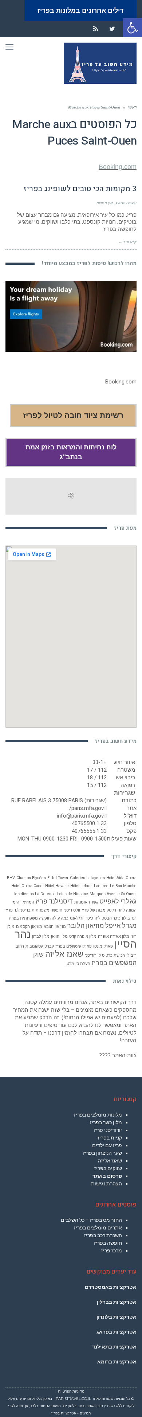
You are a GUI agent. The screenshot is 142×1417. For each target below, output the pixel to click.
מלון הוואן (59, 936)
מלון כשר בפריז (106, 1122)
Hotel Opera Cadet (27, 885)
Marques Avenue (105, 893)
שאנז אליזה (64, 954)
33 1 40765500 (89, 823)
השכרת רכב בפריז (103, 1235)
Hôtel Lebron (81, 885)
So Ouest (129, 893)
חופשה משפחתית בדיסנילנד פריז (33, 910)
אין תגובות (104, 203)
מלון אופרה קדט (82, 936)
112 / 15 (97, 785)
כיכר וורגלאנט (81, 918)
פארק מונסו (103, 946)
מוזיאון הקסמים (29, 926)
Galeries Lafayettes (87, 877)
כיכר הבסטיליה (108, 918)
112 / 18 (97, 777)
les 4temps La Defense (35, 893)
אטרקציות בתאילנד (114, 1347)
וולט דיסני (72, 910)
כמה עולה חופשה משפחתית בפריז (38, 918)
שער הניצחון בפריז (102, 1153)
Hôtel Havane (57, 885)
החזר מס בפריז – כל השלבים (91, 1220)
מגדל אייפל (121, 925)
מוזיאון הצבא (55, 926)
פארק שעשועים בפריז (73, 946)
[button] (132, 27)
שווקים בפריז (108, 1168)
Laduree (101, 885)
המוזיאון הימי (23, 902)
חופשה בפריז (108, 1243)
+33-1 (99, 762)
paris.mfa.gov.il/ (88, 808)
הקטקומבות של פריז (99, 910)
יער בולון (129, 918)
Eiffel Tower (57, 877)
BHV (11, 877)
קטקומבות (34, 946)
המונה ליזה (127, 910)
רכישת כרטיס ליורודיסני (105, 955)
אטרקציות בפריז (63, 1413)
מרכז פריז (111, 1250)
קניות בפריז (110, 1138)
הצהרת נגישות (106, 1183)
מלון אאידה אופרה (113, 936)
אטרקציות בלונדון (116, 1317)
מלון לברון (41, 936)
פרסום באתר (107, 1176)
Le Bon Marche (123, 885)
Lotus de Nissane (72, 893)
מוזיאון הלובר (85, 925)
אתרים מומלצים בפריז (98, 1228)
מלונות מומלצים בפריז (98, 1115)
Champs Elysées (31, 877)
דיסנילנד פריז (54, 901)
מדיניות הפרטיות (71, 1391)
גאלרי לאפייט (118, 901)
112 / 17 (97, 770)
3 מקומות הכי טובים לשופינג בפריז (80, 188)
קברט (49, 946)
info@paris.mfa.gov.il (82, 815)
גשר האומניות (86, 902)
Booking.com (118, 166)
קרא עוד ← (127, 242)
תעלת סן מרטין (77, 963)
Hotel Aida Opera (121, 877)
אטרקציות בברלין (117, 1302)
